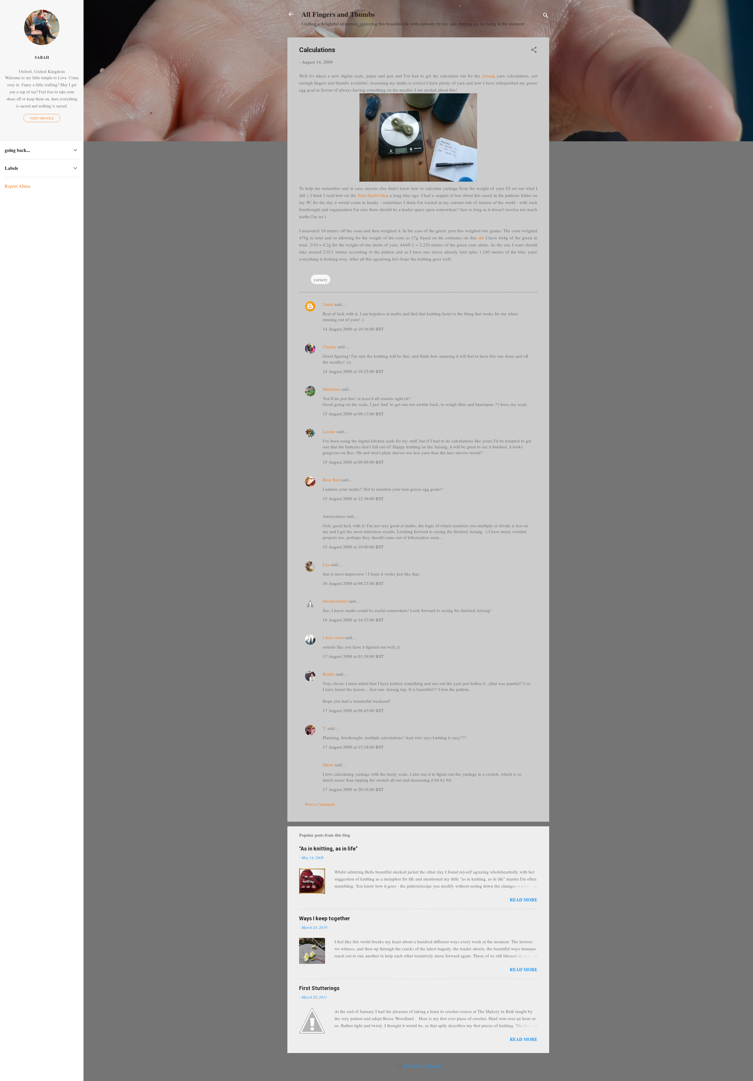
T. (324, 728)
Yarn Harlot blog (373, 195)
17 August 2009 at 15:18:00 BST (353, 747)
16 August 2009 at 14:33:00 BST (353, 620)
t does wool (333, 637)
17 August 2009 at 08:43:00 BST (353, 710)
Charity (329, 346)
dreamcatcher (335, 601)
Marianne (331, 389)
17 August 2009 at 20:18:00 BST (353, 789)
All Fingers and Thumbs (338, 14)
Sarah (42, 57)
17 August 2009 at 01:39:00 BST (353, 656)
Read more (523, 899)
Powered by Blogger (422, 1066)
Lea (326, 564)
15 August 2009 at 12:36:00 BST (353, 498)
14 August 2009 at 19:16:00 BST (353, 329)
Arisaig (488, 76)
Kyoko (329, 674)
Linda (328, 304)
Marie (328, 764)
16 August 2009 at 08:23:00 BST (353, 583)
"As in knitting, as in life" (328, 848)
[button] (533, 50)
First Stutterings (319, 988)
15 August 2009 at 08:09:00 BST (353, 462)
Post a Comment (320, 804)
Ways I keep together (324, 918)
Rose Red (331, 480)
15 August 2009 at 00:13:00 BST (353, 414)
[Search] (545, 16)
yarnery (321, 279)
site (481, 238)
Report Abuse (18, 186)
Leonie (329, 431)
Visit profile (42, 118)
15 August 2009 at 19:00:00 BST (353, 547)
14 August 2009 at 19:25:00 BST (353, 371)
